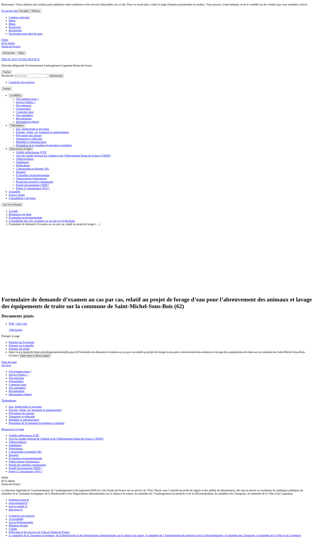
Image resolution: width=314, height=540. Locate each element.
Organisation (23, 108)
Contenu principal (19, 17)
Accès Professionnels (21, 522)
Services (6, 365)
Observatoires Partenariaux (31, 178)
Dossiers (21, 172)
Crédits (13, 528)
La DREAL (15, 95)
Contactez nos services (22, 82)
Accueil (13, 211)
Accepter (24, 11)
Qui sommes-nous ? (27, 98)
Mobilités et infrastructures (31, 142)
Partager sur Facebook (21, 342)
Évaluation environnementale (32, 175)
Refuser (36, 11)
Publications (23, 165)
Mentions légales (18, 525)
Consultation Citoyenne (22, 198)
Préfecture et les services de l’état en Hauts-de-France (39, 532)
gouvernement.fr (18, 503)
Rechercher (15, 30)
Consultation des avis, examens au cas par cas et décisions (42, 220)
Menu (12, 20)
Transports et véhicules (29, 138)
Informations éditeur (27, 121)
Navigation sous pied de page (26, 33)
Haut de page (9, 362)
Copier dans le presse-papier (35, 355)
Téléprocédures (25, 158)
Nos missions (23, 105)
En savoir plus (9, 10)
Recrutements (24, 118)
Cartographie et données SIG (32, 168)
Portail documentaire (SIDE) (32, 185)
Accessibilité (16, 519)
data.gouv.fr (15, 509)
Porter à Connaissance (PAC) (33, 188)
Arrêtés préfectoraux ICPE (31, 152)
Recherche (15, 27)
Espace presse (17, 194)
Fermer (6, 72)
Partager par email (19, 348)
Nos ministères (24, 115)
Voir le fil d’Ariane (12, 204)
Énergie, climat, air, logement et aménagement (42, 132)
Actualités (14, 191)
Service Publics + (26, 102)
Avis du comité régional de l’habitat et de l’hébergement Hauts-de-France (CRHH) (63, 155)
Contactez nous (25, 112)
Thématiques (17, 125)
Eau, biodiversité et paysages (32, 128)
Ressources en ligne (21, 149)
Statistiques (22, 162)
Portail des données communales (34, 181)
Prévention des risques (29, 135)
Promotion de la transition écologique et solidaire (44, 145)
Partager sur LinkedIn (21, 345)
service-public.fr (18, 506)
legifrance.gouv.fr (19, 499)
